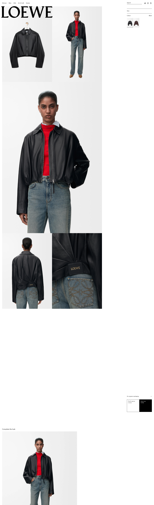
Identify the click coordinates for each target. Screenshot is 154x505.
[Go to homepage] (27, 12)
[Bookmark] (148, 3)
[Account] (145, 3)
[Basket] (151, 3)
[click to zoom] (27, 44)
